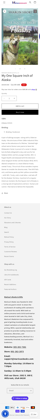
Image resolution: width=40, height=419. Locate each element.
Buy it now (20, 112)
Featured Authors (10, 289)
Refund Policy (9, 237)
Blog (5, 227)
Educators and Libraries (12, 222)
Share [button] (6, 193)
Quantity (4, 93)
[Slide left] (15, 68)
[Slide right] (24, 68)
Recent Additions (10, 284)
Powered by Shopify (28, 415)
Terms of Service (9, 247)
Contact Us (8, 213)
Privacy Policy (9, 242)
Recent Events (9, 256)
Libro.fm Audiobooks (11, 275)
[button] (4, 2)
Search (6, 232)
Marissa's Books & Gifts (16, 415)
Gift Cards (7, 280)
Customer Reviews (10, 252)
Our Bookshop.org (10, 270)
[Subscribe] (30, 390)
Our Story (7, 218)
